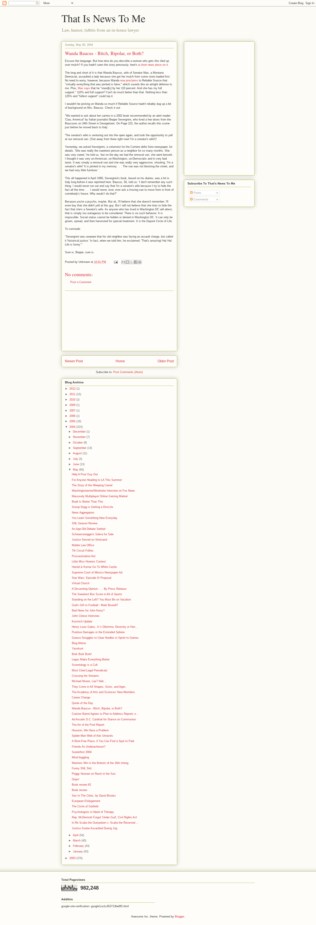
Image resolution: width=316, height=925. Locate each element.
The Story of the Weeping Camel (92, 485)
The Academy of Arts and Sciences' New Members (103, 692)
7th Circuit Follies (83, 550)
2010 (72, 399)
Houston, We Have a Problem (90, 730)
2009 (72, 405)
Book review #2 (81, 784)
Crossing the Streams (85, 675)
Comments (200, 199)
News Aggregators (83, 512)
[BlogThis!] (127, 262)
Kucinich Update (82, 621)
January (78, 851)
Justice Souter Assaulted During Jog (94, 828)
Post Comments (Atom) (128, 372)
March (77, 840)
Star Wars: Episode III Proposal (91, 577)
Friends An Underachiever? (88, 746)
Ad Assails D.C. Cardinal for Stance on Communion (104, 719)
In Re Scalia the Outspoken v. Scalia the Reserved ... (105, 822)
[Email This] (123, 262)
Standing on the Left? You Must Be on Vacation (101, 599)
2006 (72, 416)
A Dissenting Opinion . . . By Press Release (99, 588)
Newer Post (74, 361)
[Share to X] (131, 262)
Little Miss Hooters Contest (89, 561)
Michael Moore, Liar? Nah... (89, 681)
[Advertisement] (119, 321)
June (76, 464)
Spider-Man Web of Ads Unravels (92, 735)
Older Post (166, 361)
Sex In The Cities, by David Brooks (94, 795)
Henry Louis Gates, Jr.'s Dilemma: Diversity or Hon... (105, 626)
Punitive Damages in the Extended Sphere (98, 632)
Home (120, 361)
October (78, 442)
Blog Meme (79, 643)
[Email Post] (115, 262)
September (80, 448)
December (79, 431)
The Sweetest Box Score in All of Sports (97, 594)
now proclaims (129, 80)
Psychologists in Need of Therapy (93, 812)
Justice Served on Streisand (89, 539)
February (79, 845)
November (79, 437)
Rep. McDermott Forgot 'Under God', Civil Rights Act (104, 817)
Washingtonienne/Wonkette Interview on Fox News (103, 490)
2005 (72, 421)
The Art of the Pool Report (88, 724)
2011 (72, 394)
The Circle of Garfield (85, 806)
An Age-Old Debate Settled (88, 528)
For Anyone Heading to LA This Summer (97, 480)
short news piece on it (154, 64)
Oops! (75, 779)
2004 (72, 426)
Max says (84, 88)
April (76, 835)
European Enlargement (86, 801)
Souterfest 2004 (82, 752)
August (78, 453)
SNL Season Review (84, 523)
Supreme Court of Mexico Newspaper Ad (97, 572)
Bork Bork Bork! (82, 654)
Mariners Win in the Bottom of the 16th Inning (100, 763)
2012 (72, 388)
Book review (79, 790)
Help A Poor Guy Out (85, 474)
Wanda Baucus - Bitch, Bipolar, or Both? (97, 708)
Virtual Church (80, 583)
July (76, 458)
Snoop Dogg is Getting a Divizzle (92, 507)
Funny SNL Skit (82, 768)
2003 (72, 858)
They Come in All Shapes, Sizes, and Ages (99, 686)
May (76, 469)
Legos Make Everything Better (91, 659)
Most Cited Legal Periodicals (89, 670)
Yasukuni (77, 648)
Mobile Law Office (83, 545)
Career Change (81, 697)
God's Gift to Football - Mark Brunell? (95, 605)
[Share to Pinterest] (140, 262)
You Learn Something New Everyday (94, 518)
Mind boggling (80, 757)
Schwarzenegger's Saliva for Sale (93, 534)
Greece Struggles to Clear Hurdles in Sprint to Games (105, 637)
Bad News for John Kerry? (88, 610)
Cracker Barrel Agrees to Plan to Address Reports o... (105, 713)
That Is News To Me (103, 18)
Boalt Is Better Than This (87, 501)
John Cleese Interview (85, 615)
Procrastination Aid (83, 556)
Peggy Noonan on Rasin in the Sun (93, 773)
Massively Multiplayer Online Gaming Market (100, 496)
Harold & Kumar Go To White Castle (94, 566)
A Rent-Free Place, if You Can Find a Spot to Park (103, 741)
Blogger (179, 916)
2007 (72, 410)
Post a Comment (80, 282)
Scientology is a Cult (85, 664)
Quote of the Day (82, 703)
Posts (197, 192)
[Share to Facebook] (135, 262)
